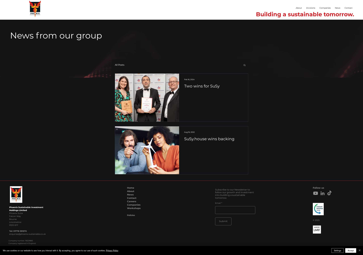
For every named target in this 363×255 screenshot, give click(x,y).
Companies (134, 204)
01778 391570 (20, 231)
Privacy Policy (112, 250)
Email (218, 203)
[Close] (359, 250)
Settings (337, 250)
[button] (310, 7)
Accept (351, 250)
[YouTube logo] (315, 193)
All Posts (119, 65)
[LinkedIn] (322, 193)
